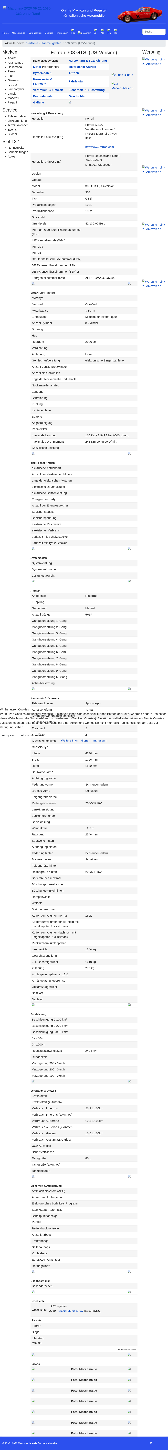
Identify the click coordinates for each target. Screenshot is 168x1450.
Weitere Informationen (75, 740)
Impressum (100, 740)
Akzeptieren (9, 735)
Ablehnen (26, 735)
